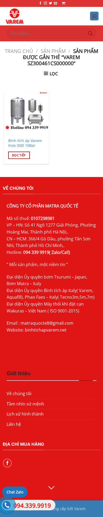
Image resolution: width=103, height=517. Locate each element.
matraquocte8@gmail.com (47, 323)
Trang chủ (19, 51)
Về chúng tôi (19, 393)
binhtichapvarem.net (46, 330)
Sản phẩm (53, 51)
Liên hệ (14, 424)
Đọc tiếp (19, 155)
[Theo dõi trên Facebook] (40, 3)
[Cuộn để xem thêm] (51, 488)
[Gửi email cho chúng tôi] (55, 3)
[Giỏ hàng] (63, 3)
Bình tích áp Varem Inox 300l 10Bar (25, 143)
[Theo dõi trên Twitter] (50, 3)
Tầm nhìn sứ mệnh (25, 404)
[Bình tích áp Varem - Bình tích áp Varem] (37, 16)
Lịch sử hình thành (25, 414)
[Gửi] (90, 33)
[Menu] (94, 16)
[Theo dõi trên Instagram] (45, 3)
